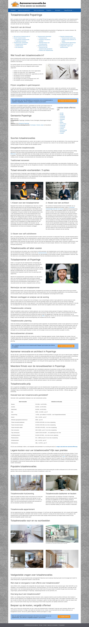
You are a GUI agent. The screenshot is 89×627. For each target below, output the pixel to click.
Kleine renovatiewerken (39, 10)
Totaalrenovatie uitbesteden (44, 36)
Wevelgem (62, 131)
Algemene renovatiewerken (24, 10)
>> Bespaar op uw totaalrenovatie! (67, 100)
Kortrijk (61, 113)
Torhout (62, 128)
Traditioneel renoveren (20, 41)
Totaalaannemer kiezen (21, 44)
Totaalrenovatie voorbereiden (21, 42)
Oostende (62, 117)
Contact (45, 625)
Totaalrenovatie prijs (42, 45)
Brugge (62, 114)
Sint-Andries (63, 124)
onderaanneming (42, 252)
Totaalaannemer (43, 38)
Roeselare (62, 116)
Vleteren (38, 125)
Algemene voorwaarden (52, 625)
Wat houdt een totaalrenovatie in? (22, 36)
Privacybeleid (61, 625)
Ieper (42, 125)
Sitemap (40, 625)
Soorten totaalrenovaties (20, 38)
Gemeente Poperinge (24, 123)
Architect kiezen (19, 45)
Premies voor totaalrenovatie (46, 50)
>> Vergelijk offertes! (64, 616)
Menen (61, 122)
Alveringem (33, 125)
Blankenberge (63, 130)
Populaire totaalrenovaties (66, 36)
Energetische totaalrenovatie (22, 39)
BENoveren (13, 153)
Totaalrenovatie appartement (69, 42)
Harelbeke (62, 127)
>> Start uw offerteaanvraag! (66, 346)
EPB (43, 315)
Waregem (62, 119)
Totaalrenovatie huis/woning (68, 38)
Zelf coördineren (19, 47)
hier (64, 456)
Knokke (62, 133)
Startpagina (13, 10)
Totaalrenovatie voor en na (66, 44)
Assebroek (62, 125)
